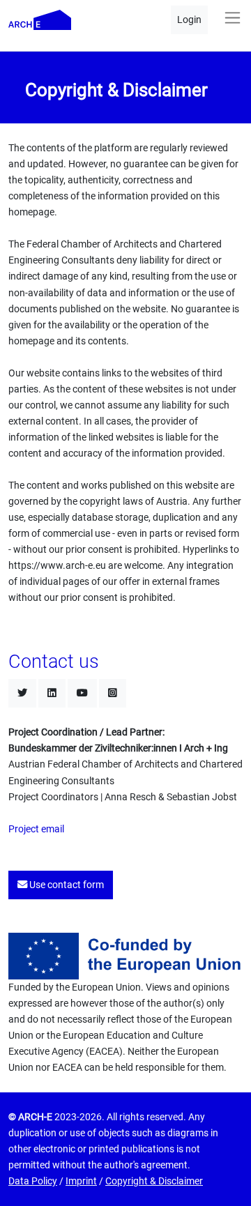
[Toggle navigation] (232, 18)
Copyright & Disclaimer (154, 1181)
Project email (36, 829)
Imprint (81, 1181)
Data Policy (32, 1181)
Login (189, 20)
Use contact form (65, 885)
